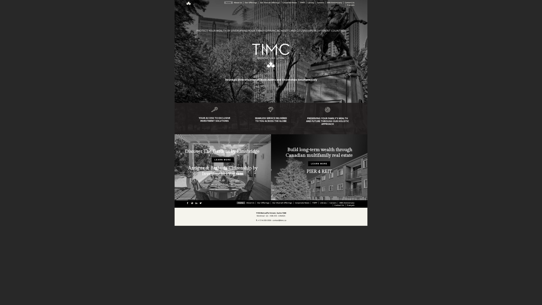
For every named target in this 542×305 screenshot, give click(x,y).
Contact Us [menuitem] (349, 2)
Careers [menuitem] (320, 2)
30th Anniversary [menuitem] (334, 2)
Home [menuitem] (228, 2)
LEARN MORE (223, 160)
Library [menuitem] (311, 2)
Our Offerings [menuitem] (251, 2)
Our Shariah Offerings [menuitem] (270, 2)
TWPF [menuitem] (302, 2)
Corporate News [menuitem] (289, 2)
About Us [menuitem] (238, 2)
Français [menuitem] (350, 5)
